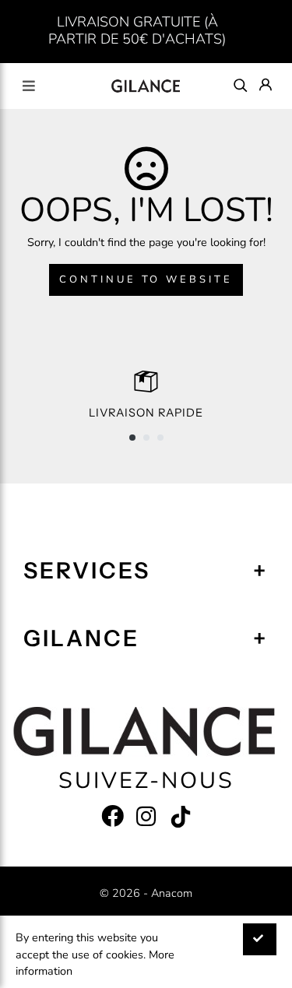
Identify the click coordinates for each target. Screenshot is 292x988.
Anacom (171, 893)
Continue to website (145, 279)
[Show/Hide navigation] (28, 86)
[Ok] (259, 939)
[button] (132, 437)
